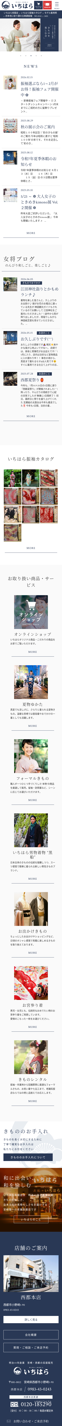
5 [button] (41, 55)
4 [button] (36, 55)
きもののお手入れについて (28, 1157)
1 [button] (20, 55)
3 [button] (31, 55)
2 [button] (26, 55)
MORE (31, 233)
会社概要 (31, 1335)
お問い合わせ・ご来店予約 (31, 1421)
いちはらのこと (31, 1219)
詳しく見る (31, 1319)
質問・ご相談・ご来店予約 (31, 1347)
